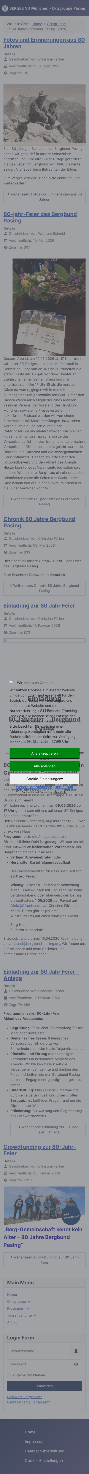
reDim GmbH (60, 792)
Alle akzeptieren (44, 753)
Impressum (64, 787)
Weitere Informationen (34, 787)
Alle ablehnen (45, 766)
